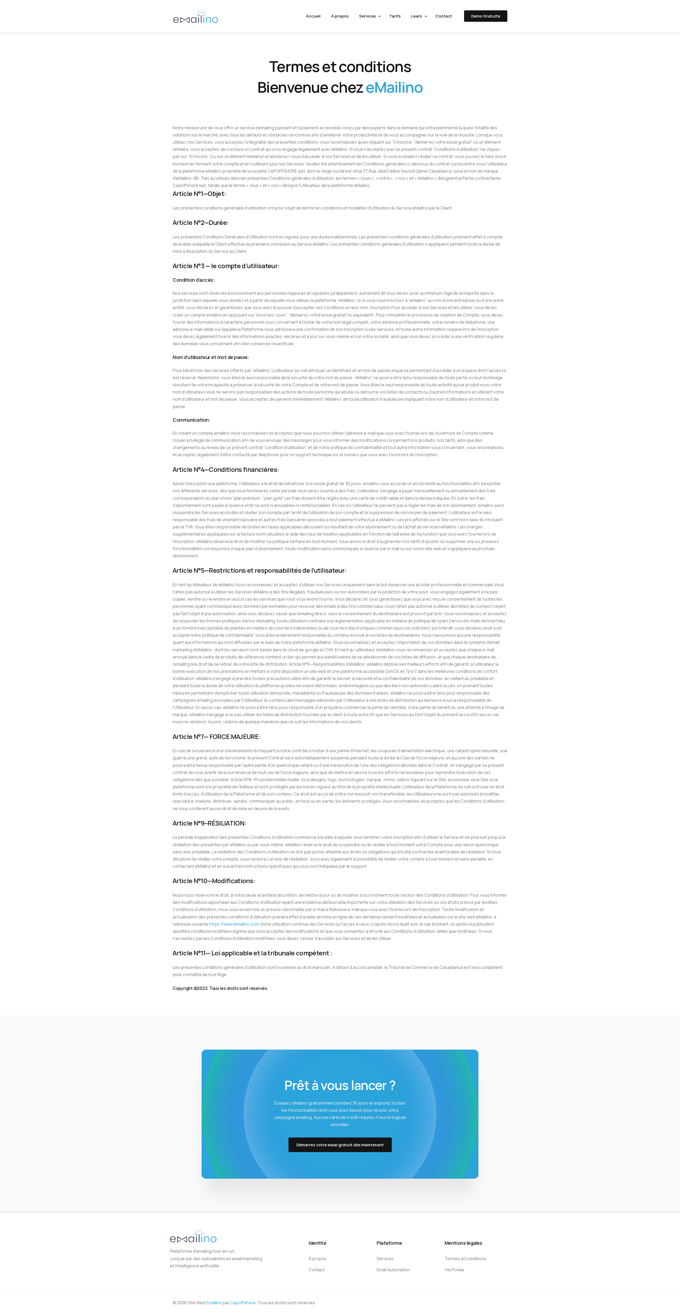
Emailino (214, 1303)
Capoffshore (243, 1303)
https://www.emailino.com (234, 924)
